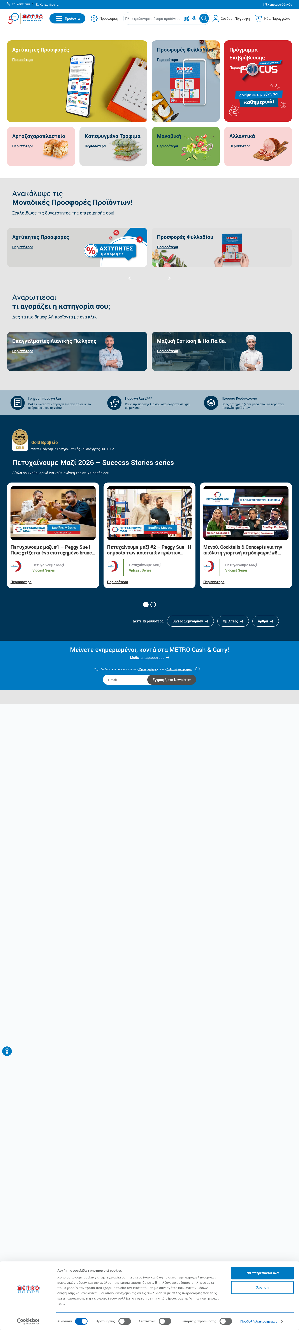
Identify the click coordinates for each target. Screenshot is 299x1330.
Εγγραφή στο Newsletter (172, 679)
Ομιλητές (231, 621)
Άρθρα (263, 621)
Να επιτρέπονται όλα (262, 1273)
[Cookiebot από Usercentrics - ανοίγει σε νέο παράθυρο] (28, 1321)
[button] (20, 4)
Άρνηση (262, 1287)
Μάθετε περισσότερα (147, 657)
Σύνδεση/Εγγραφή (235, 18)
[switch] (124, 1321)
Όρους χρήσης (148, 669)
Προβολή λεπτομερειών (258, 1321)
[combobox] (153, 18)
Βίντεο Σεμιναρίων (188, 621)
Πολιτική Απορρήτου (179, 669)
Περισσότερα (21, 581)
